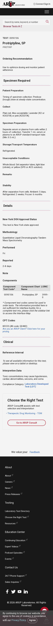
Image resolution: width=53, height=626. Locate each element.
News (7, 488)
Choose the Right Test (15, 517)
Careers (9, 482)
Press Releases (12, 494)
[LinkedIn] (26, 591)
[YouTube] (19, 591)
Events (8, 559)
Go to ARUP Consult (26, 422)
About (8, 476)
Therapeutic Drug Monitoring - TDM (25, 413)
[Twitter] (13, 591)
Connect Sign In (42, 4)
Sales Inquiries (12, 582)
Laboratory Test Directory (17, 511)
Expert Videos (11, 546)
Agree (32, 620)
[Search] (48, 21)
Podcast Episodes (14, 553)
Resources (10, 523)
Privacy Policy (18, 620)
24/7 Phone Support (14, 576)
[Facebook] (7, 591)
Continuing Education (15, 540)
